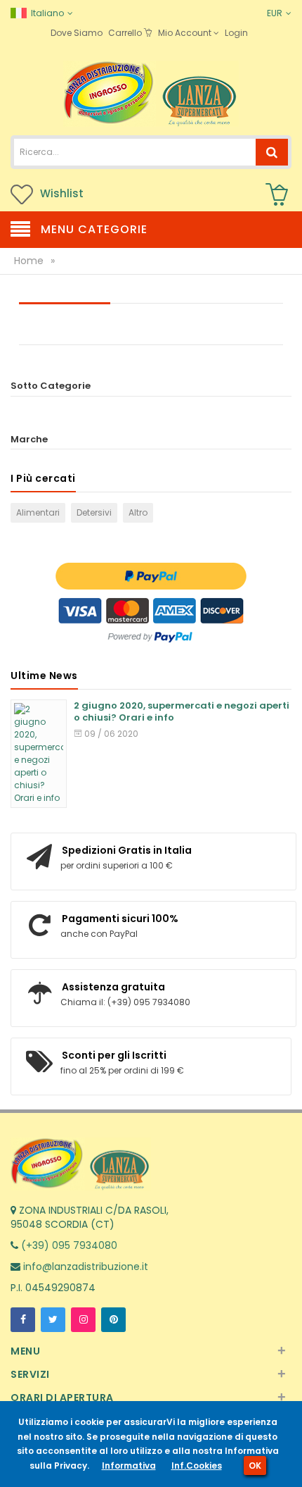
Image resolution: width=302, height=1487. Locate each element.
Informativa (129, 1466)
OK (255, 1466)
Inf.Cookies (196, 1466)
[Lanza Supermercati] (151, 93)
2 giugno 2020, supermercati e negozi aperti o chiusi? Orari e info (181, 712)
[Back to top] (287, 1461)
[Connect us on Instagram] (83, 1319)
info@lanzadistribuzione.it (84, 1266)
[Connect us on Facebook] (23, 1319)
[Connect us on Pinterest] (113, 1319)
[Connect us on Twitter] (53, 1319)
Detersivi (94, 512)
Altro (138, 512)
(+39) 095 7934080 (67, 1245)
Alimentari (38, 512)
